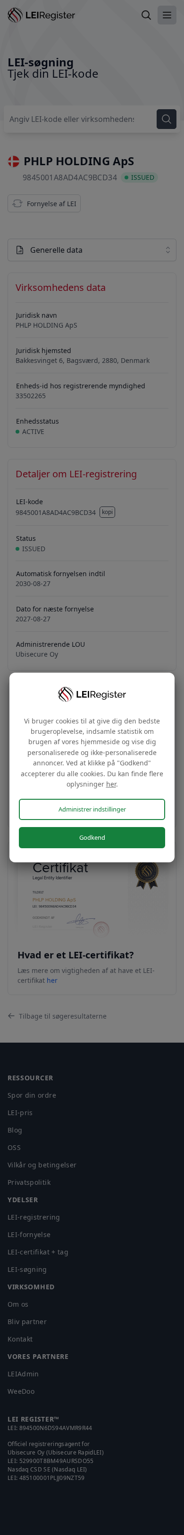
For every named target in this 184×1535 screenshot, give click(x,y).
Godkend (92, 837)
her (111, 784)
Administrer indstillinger (92, 809)
